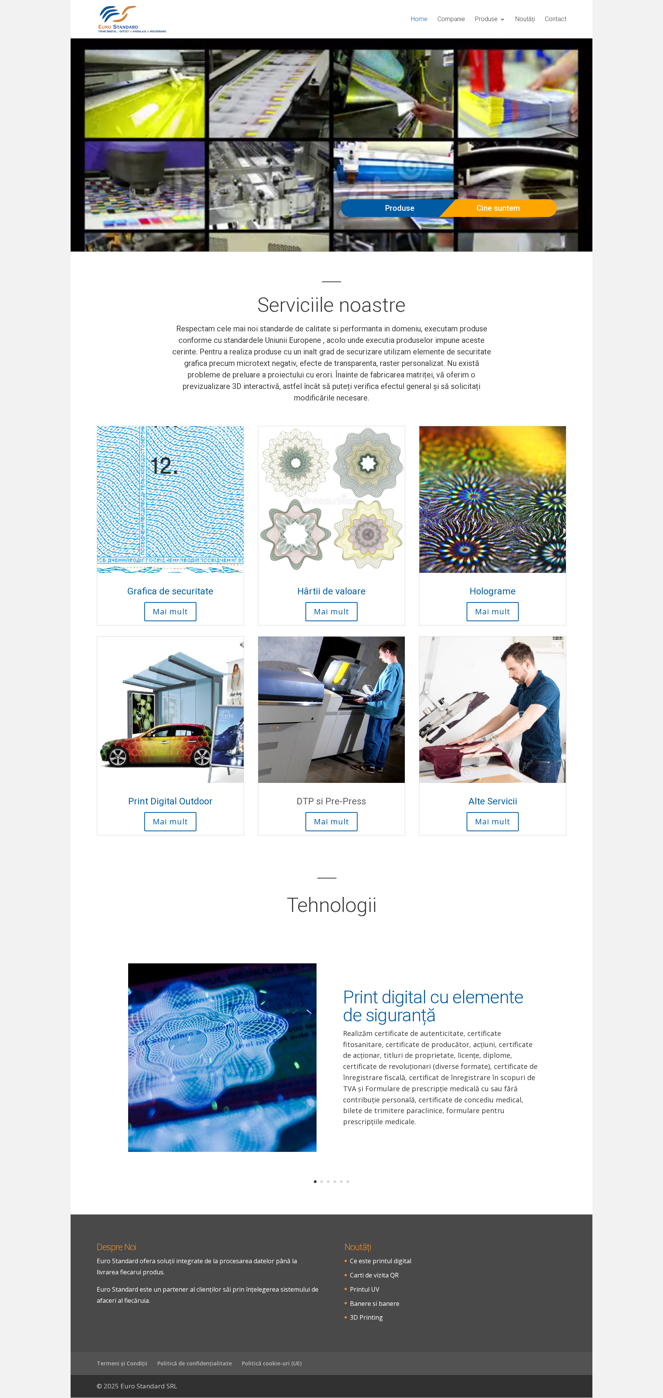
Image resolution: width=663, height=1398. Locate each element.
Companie (451, 20)
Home (419, 20)
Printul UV (364, 1289)
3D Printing (366, 1317)
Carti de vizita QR (374, 1275)
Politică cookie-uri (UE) (272, 1363)
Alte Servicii (492, 801)
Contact (555, 20)
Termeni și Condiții (122, 1363)
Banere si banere (374, 1303)
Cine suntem (498, 208)
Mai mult (170, 611)
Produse (486, 20)
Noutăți (525, 20)
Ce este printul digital (380, 1261)
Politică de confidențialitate (194, 1363)
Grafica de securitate (170, 591)
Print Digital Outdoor (170, 801)
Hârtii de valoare (331, 591)
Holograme (493, 591)
